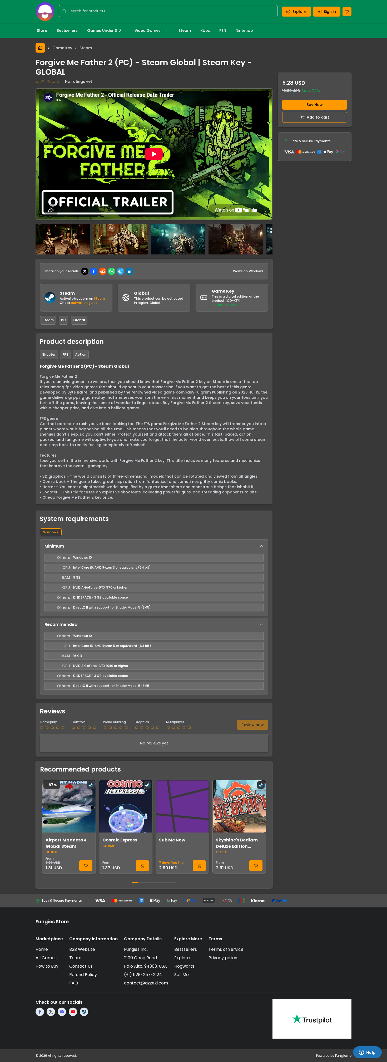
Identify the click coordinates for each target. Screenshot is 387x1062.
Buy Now (314, 104)
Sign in (330, 11)
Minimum (54, 546)
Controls (78, 722)
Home (42, 949)
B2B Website (82, 949)
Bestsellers (67, 30)
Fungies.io (343, 1055)
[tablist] (154, 532)
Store (42, 30)
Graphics (142, 722)
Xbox (205, 30)
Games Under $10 (104, 30)
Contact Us (81, 966)
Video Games (148, 30)
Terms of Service (226, 949)
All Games (46, 958)
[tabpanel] (154, 617)
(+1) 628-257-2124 (143, 975)
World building (114, 722)
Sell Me (181, 975)
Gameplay (48, 722)
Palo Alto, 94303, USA (145, 966)
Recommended (60, 624)
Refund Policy (83, 975)
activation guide (84, 302)
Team (75, 958)
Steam (184, 30)
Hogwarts (184, 966)
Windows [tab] (50, 532)
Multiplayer (175, 722)
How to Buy (47, 966)
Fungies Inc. (136, 949)
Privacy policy (223, 958)
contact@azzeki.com (146, 983)
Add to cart (318, 117)
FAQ (73, 983)
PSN (222, 30)
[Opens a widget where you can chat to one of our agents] (367, 1052)
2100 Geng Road (140, 958)
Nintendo (244, 30)
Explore (299, 11)
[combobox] (171, 11)
